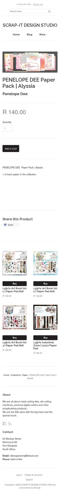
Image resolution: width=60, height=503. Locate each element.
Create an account (33, 475)
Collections (15, 374)
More (43, 34)
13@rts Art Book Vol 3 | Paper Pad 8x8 (14, 344)
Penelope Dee (15, 94)
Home (16, 34)
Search (29, 479)
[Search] (49, 11)
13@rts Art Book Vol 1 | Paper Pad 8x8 (14, 290)
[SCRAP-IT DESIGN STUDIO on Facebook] (4, 423)
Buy (15, 283)
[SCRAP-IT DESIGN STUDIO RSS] (10, 423)
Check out (38, 4)
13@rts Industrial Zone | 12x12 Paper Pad (45, 345)
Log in (19, 475)
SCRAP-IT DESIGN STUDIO (30, 25)
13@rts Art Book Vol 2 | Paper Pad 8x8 (45, 290)
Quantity (6, 122)
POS (49, 484)
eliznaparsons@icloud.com (24, 455)
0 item (24, 4)
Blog (29, 34)
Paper (25, 374)
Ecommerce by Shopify (30, 487)
